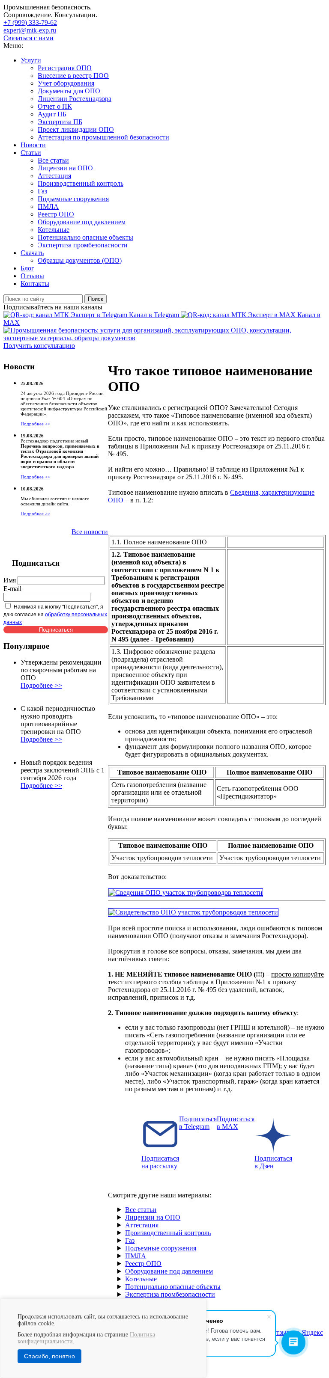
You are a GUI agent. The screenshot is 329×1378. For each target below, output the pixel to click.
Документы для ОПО (69, 91)
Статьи (31, 152)
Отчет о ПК (55, 106)
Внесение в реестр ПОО (73, 75)
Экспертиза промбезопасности (83, 245)
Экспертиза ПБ (60, 121)
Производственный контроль (80, 183)
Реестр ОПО (56, 214)
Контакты (35, 283)
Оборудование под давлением (82, 222)
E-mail (12, 588)
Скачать (32, 252)
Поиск (95, 299)
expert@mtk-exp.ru (29, 30)
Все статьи (53, 160)
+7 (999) (30, 22)
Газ (42, 191)
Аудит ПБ (52, 114)
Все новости (90, 531)
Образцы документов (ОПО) (80, 260)
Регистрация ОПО (65, 67)
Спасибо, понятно (49, 1356)
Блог (27, 268)
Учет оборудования (66, 83)
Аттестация (54, 175)
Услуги (31, 60)
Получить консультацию (39, 345)
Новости (33, 144)
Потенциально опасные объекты (85, 237)
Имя (9, 580)
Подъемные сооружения (73, 198)
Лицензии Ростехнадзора (74, 98)
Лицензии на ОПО (65, 168)
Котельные (53, 229)
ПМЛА (48, 206)
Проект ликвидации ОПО (76, 129)
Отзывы (32, 275)
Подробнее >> (35, 423)
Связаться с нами (28, 38)
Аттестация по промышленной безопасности (103, 137)
